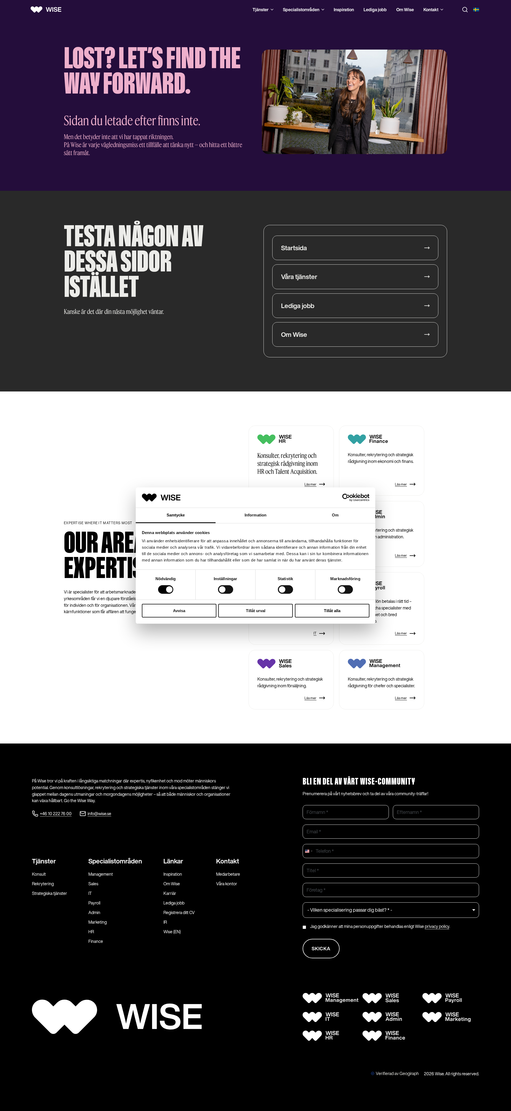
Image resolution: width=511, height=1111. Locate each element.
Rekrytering (43, 883)
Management (100, 874)
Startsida (294, 247)
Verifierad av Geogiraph (397, 1073)
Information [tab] (255, 515)
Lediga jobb (375, 9)
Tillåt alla (332, 610)
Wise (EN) (172, 931)
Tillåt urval (255, 610)
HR (91, 931)
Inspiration (344, 9)
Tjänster (261, 9)
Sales (93, 883)
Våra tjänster (299, 276)
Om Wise (405, 9)
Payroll (94, 903)
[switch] (225, 589)
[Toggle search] (465, 9)
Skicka (321, 948)
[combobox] (308, 851)
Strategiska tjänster (49, 893)
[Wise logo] (48, 9)
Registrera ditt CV (179, 912)
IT (315, 633)
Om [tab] (335, 515)
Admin (94, 912)
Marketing (97, 922)
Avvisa (179, 610)
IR (165, 922)
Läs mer (310, 484)
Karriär (169, 893)
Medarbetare (228, 874)
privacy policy (437, 926)
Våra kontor (226, 883)
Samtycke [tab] (176, 515)
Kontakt (430, 9)
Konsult (39, 874)
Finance (95, 941)
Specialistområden (301, 9)
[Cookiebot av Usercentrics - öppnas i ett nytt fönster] (346, 498)
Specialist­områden (115, 861)
